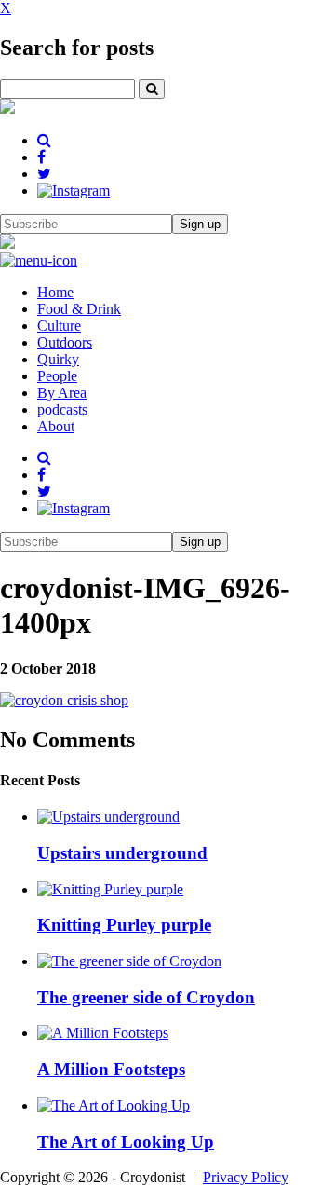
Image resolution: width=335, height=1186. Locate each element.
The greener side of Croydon (146, 997)
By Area (62, 393)
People (57, 376)
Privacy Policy (245, 1177)
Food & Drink (79, 309)
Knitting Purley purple (124, 924)
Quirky (58, 359)
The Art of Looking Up (125, 1142)
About (55, 426)
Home (55, 292)
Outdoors (64, 342)
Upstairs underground (122, 853)
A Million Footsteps (111, 1069)
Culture (59, 326)
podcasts (62, 409)
